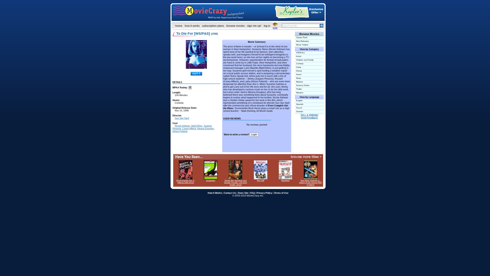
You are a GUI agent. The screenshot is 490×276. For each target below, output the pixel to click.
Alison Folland (179, 131)
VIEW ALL (300, 53)
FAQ (252, 193)
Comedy (299, 63)
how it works (192, 25)
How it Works (215, 193)
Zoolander (210, 180)
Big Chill (260, 180)
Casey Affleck (189, 128)
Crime (298, 67)
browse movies (235, 25)
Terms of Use (281, 193)
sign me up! (254, 25)
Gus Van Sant (182, 118)
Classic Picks (301, 37)
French (298, 108)
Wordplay (285, 180)
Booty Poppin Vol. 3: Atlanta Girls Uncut (185, 181)
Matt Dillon (196, 126)
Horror (298, 74)
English (299, 100)
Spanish (299, 104)
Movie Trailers (301, 45)
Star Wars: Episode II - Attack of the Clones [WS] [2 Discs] (310, 182)
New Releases (302, 41)
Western (299, 93)
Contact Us (230, 193)
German (299, 111)
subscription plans (213, 25)
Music (298, 78)
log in (267, 25)
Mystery (299, 82)
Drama (298, 71)
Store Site (243, 193)
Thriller (298, 89)
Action (298, 56)
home (178, 25)
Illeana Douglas (205, 128)
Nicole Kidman (182, 126)
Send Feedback (309, 118)
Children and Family (304, 60)
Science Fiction (302, 85)
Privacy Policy (264, 193)
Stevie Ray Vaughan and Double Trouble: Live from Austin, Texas (235, 182)
